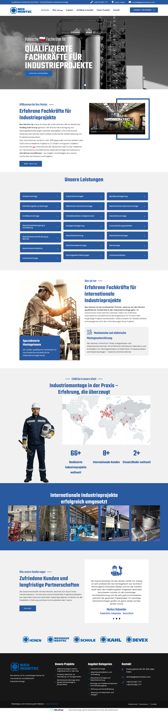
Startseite (45, 10)
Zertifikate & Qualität (84, 10)
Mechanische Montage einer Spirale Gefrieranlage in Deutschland (68, 682)
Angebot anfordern (142, 10)
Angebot (69, 10)
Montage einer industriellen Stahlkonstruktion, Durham (84, 519)
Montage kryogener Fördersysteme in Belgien (53, 523)
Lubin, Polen (120, 2)
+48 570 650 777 (133, 684)
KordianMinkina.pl (51, 704)
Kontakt (116, 10)
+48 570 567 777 (101, 2)
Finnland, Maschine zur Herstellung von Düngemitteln (69, 675)
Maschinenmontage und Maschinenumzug (100, 679)
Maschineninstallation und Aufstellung (101, 673)
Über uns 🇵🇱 (57, 10)
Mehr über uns (30, 164)
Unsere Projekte (103, 10)
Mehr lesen (19, 532)
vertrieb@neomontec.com (143, 2)
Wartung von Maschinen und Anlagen (102, 693)
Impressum (143, 704)
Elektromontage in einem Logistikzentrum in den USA (68, 670)
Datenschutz (132, 704)
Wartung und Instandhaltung (102, 689)
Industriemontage (98, 669)
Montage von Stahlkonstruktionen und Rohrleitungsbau (103, 684)
